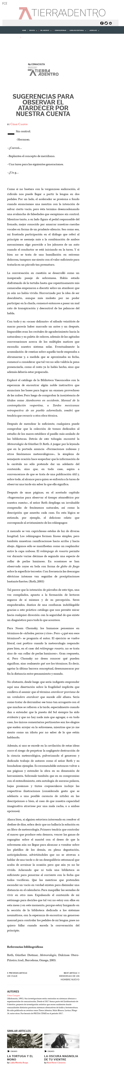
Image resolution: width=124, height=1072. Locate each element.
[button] (11, 44)
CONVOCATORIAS (60, 30)
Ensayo (14, 1051)
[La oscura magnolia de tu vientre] (61, 1041)
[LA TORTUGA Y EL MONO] (24, 1041)
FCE (4, 3)
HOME (24, 30)
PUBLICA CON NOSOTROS (30, 37)
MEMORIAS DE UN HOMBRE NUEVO (69, 978)
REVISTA (31, 31)
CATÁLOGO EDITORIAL (76, 31)
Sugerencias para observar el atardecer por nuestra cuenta (43, 105)
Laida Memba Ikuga (19, 1063)
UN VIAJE (12, 976)
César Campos (19, 124)
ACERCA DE (92, 31)
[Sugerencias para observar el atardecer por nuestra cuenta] (43, 70)
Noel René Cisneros (56, 1063)
